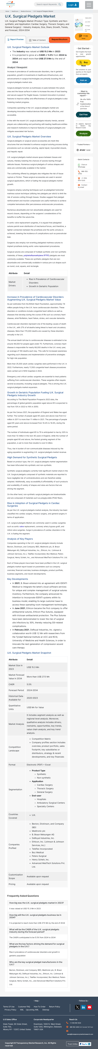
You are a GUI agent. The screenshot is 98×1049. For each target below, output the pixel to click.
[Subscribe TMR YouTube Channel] (89, 1006)
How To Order (39, 1007)
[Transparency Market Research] (10, 4)
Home (7, 11)
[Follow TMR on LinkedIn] (83, 1006)
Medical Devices (26, 11)
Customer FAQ (24, 1007)
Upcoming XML (32, 1010)
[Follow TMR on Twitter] (77, 1006)
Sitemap (45, 1010)
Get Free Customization (83, 115)
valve (21, 526)
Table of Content (39, 40)
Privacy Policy (10, 1010)
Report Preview (17, 39)
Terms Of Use (8, 1007)
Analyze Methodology (83, 134)
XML (22, 1010)
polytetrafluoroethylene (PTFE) (36, 255)
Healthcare (15, 11)
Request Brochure (59, 39)
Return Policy (54, 1007)
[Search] (59, 4)
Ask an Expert (83, 81)
